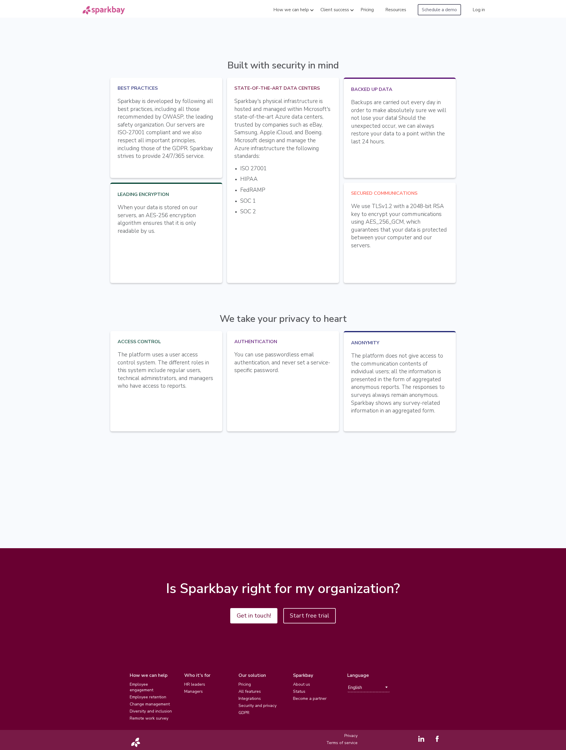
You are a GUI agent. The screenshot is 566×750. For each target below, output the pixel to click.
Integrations (249, 698)
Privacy (351, 735)
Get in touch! (254, 616)
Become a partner (310, 698)
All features (249, 691)
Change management (150, 704)
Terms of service (342, 743)
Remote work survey (149, 718)
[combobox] (368, 687)
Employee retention (148, 697)
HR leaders (194, 684)
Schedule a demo (439, 10)
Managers (193, 691)
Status (299, 691)
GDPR (243, 712)
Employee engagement (141, 687)
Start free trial (309, 616)
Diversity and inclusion (151, 711)
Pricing (367, 10)
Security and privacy (257, 705)
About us (301, 684)
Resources (395, 10)
